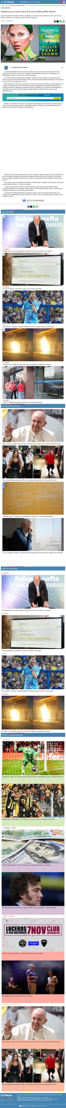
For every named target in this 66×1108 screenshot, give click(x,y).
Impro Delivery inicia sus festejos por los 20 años (17, 996)
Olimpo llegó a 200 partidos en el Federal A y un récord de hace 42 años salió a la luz (28, 819)
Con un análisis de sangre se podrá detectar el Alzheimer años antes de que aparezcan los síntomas (33, 552)
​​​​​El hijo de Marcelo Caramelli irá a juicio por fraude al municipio (22, 289)
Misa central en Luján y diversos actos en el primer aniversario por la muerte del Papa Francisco (32, 444)
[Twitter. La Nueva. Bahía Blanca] (5, 1098)
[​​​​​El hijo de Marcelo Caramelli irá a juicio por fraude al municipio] (33, 269)
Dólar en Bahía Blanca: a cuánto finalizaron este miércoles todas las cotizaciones (26, 865)
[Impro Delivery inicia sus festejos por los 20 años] (33, 977)
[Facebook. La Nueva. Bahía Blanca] (3, 1098)
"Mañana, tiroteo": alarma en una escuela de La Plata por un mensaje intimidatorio (28, 516)
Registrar (57, 98)
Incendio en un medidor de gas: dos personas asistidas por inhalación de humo (27, 364)
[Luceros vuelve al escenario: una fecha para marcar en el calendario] (33, 935)
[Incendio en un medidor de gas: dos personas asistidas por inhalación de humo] (33, 344)
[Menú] (2, 2)
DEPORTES (6, 739)
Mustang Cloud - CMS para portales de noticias (35, 1105)
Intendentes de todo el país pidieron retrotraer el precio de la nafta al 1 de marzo (27, 251)
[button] (55, 21)
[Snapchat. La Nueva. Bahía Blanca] (10, 1098)
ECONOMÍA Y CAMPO (9, 828)
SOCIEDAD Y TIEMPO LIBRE (11, 1004)
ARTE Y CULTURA (8, 916)
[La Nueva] (9, 2)
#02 (3, 254)
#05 (3, 367)
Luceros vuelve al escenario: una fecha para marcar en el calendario (22, 953)
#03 (3, 292)
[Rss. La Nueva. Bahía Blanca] (12, 1098)
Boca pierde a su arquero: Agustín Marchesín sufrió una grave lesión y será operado (28, 326)
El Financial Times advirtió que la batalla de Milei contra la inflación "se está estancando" (29, 907)
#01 (3, 216)
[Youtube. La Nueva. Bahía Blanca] (8, 1098)
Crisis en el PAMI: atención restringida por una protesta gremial (22, 402)
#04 (3, 329)
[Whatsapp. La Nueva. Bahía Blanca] (1, 1098)
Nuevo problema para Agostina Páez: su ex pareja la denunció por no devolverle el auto (30, 480)
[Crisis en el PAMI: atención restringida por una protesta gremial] (33, 382)
